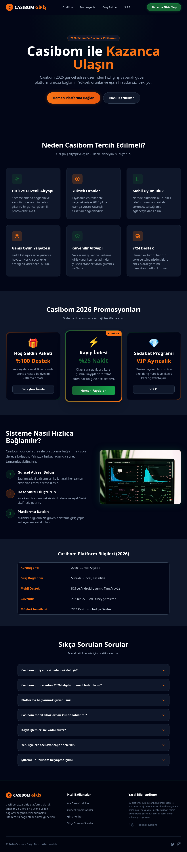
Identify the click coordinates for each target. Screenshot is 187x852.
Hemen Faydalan (93, 390)
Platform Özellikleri (79, 803)
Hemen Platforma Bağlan (73, 98)
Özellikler (68, 7)
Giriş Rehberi (110, 7)
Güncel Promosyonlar (80, 810)
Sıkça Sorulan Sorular (80, 823)
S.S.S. (127, 7)
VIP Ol (154, 389)
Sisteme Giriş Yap (164, 7)
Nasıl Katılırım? (121, 98)
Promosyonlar (88, 7)
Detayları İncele (33, 389)
